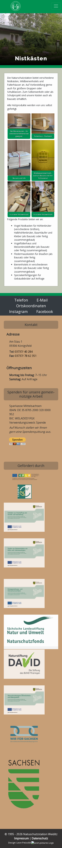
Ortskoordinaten (31, 305)
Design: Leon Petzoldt (19, 842)
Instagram (18, 311)
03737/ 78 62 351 (26, 356)
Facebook (44, 311)
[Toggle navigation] (56, 6)
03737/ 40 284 (24, 352)
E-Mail (42, 300)
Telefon (21, 300)
